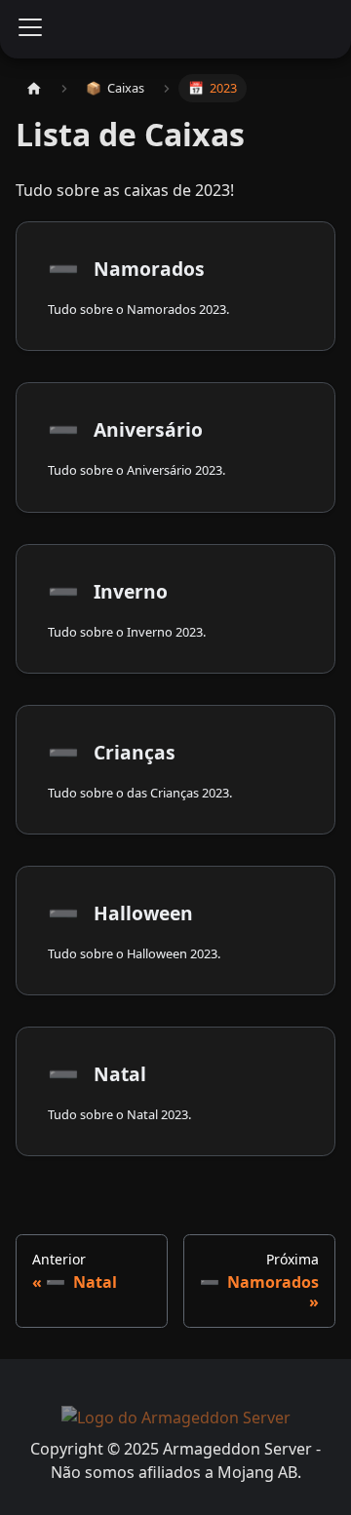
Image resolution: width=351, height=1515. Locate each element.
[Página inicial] (34, 88)
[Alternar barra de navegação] (30, 29)
